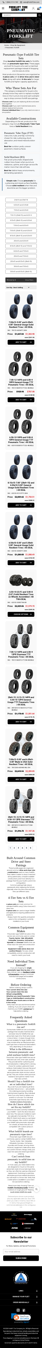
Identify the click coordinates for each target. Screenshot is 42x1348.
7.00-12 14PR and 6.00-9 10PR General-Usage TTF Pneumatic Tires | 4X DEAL (21, 382)
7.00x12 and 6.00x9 (21, 210)
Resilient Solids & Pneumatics (20, 1102)
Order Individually (21, 1302)
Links (21, 1291)
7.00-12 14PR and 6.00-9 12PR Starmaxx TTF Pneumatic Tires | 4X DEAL (21, 654)
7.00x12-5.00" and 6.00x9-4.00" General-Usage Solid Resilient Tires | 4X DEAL (20, 324)
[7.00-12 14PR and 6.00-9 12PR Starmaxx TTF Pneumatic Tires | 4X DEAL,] (21, 636)
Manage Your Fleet (21, 1297)
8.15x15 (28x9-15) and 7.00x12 (21, 246)
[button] (21, 279)
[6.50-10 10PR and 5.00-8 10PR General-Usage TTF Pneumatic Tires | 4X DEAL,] (21, 421)
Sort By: (9, 287)
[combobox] (19, 15)
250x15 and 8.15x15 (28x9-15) (21, 261)
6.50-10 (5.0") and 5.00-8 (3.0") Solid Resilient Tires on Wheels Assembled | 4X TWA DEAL (21, 595)
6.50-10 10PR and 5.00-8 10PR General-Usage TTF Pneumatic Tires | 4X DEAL (21, 439)
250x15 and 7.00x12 (21, 256)
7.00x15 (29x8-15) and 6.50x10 (21, 231)
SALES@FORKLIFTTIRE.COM (31, 2)
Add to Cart (21, 400)
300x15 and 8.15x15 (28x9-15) (21, 272)
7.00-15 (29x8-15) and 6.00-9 (21, 215)
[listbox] (22, 287)
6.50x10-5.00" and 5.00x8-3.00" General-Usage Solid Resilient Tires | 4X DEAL (20, 545)
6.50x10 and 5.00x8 (21, 205)
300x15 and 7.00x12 (21, 266)
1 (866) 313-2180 (12, 2)
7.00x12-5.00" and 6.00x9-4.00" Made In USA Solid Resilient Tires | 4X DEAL (21, 762)
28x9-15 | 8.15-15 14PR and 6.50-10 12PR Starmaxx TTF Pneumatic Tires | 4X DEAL (21, 819)
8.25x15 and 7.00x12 (21, 251)
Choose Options (21, 614)
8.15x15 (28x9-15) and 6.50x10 (21, 236)
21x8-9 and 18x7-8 (21, 200)
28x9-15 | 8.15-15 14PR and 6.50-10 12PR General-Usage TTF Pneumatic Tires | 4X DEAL (21, 701)
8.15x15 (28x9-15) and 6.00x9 (21, 220)
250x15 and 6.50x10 (21, 241)
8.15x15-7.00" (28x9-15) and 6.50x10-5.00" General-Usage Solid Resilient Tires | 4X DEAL (21, 486)
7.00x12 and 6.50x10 (21, 225)
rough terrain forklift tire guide (21, 1192)
